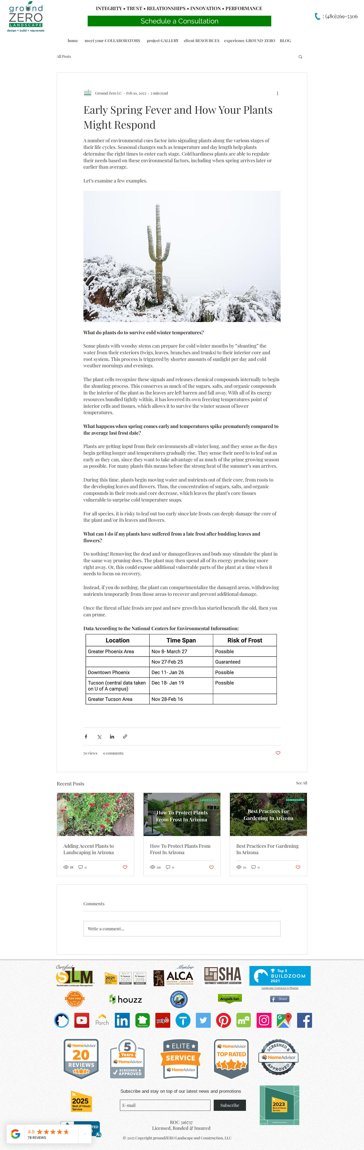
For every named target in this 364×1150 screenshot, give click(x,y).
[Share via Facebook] (85, 736)
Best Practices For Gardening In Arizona (267, 849)
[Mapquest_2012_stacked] (243, 1020)
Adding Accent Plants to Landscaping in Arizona (88, 849)
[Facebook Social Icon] (304, 1020)
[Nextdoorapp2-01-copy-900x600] (142, 1020)
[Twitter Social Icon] (203, 1020)
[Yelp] (162, 1020)
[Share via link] (125, 736)
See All (301, 782)
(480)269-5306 (341, 15)
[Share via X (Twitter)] (99, 736)
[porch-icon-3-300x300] (102, 1020)
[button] (73, 40)
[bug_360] (61, 1020)
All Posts (64, 56)
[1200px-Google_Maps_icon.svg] (284, 1020)
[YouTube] (81, 1020)
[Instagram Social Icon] (264, 1020)
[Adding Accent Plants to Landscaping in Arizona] (95, 814)
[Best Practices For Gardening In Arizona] (268, 814)
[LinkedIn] (122, 1020)
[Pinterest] (223, 1020)
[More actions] (277, 93)
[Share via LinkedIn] (112, 736)
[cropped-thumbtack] (183, 1020)
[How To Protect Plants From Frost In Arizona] (182, 814)
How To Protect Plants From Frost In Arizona (180, 849)
